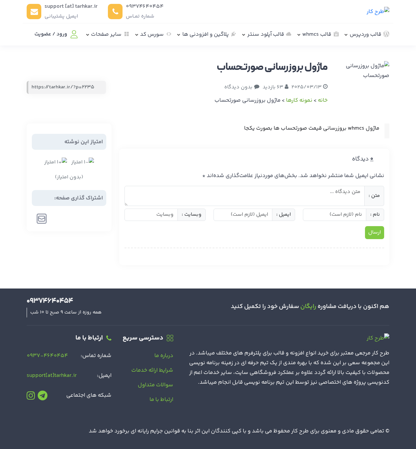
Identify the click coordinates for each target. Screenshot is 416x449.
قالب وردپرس (365, 34)
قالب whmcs (316, 34)
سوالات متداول (155, 385)
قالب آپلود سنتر (265, 34)
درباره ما (163, 356)
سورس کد (152, 34)
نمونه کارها (299, 100)
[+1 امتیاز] (55, 162)
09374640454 (144, 6)
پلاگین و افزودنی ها (205, 34)
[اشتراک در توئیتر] (83, 219)
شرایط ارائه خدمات (152, 370)
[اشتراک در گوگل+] (69, 219)
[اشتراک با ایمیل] (42, 219)
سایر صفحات (106, 34)
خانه (323, 100)
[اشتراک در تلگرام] (56, 219)
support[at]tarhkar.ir (52, 375)
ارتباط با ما (161, 399)
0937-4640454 (47, 356)
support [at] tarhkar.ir (71, 6)
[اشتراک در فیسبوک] (97, 219)
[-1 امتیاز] (82, 162)
